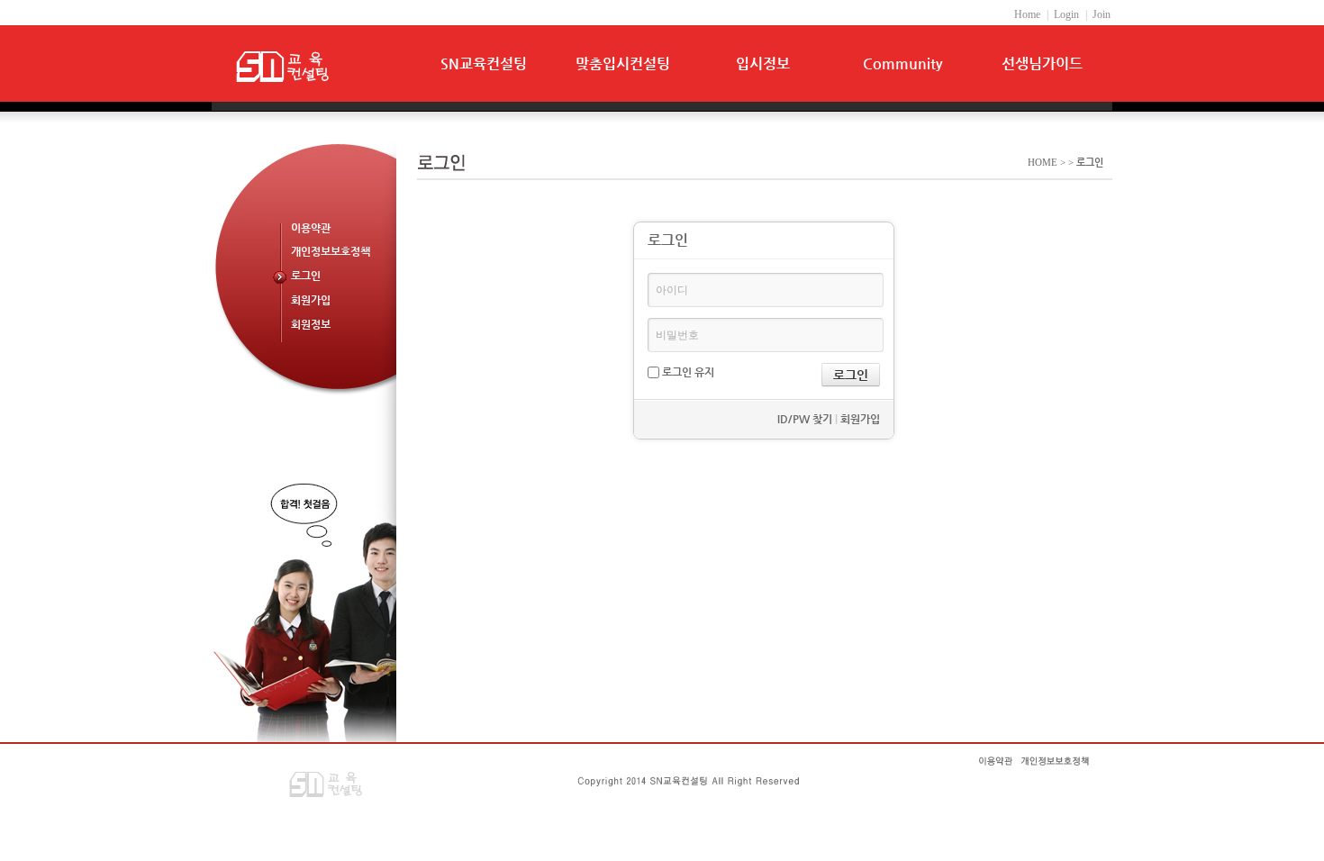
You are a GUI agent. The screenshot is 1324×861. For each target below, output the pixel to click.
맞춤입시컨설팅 (623, 63)
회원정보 (311, 324)
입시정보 (763, 63)
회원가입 (311, 300)
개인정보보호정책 (330, 251)
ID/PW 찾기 (804, 418)
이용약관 (311, 228)
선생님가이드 (1042, 63)
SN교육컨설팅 (483, 63)
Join (1102, 14)
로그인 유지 (686, 372)
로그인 (306, 275)
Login (1066, 14)
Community (902, 63)
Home (1027, 14)
